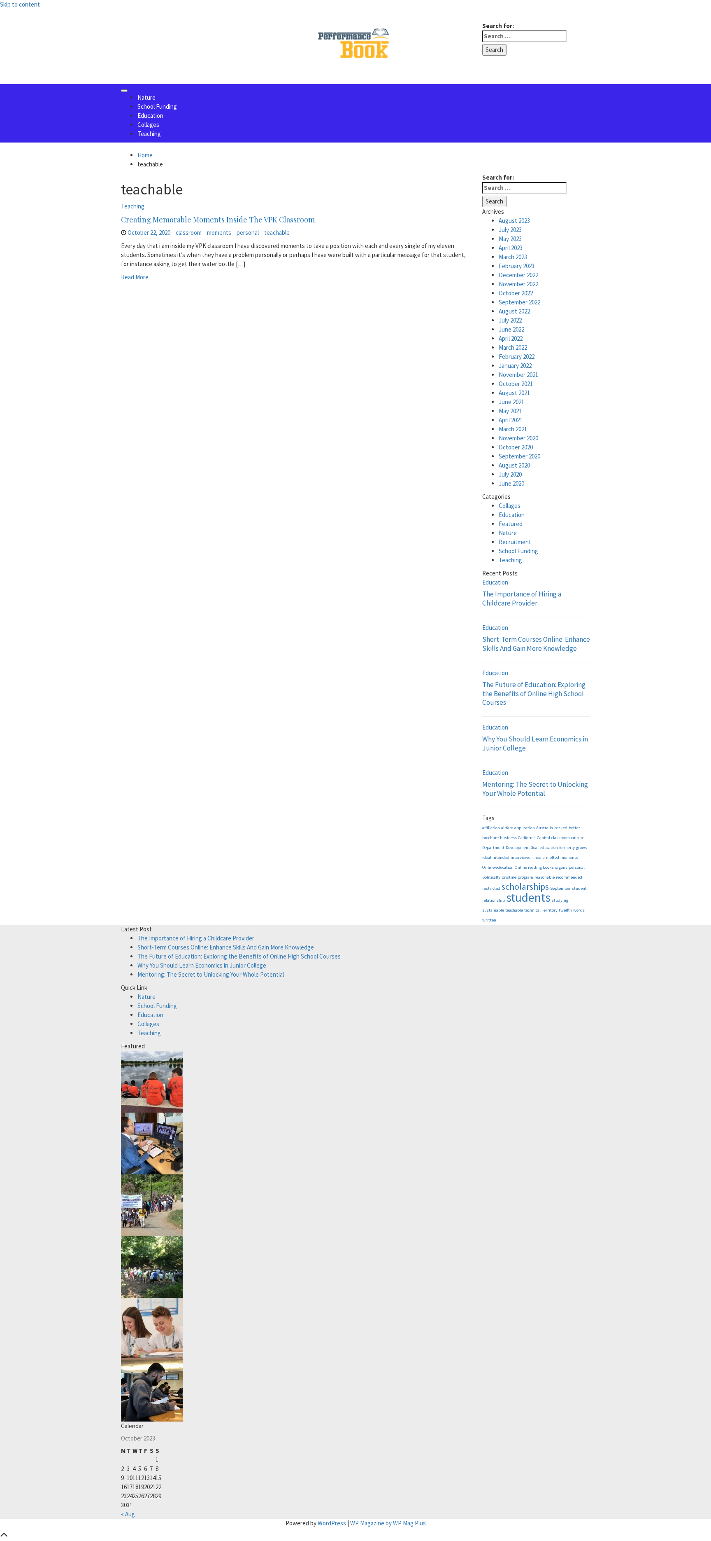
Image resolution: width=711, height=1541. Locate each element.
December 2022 (518, 275)
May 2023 (510, 239)
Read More (135, 277)
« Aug (128, 1514)
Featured (511, 524)
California (527, 837)
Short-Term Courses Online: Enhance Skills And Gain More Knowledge (536, 644)
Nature (146, 97)
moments (219, 232)
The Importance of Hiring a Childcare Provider (521, 598)
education (549, 847)
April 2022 (511, 338)
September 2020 (519, 456)
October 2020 (516, 447)
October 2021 (516, 384)
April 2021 (511, 420)
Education (150, 115)
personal (248, 232)
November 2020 (518, 438)
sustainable (493, 910)
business (508, 837)
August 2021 (514, 393)
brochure (490, 837)
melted (552, 857)
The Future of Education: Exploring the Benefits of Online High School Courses (534, 693)
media (539, 857)
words (579, 910)
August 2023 (514, 220)
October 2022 (516, 293)
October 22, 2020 (149, 232)
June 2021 (511, 402)
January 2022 (515, 365)
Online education (498, 867)
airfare (507, 827)
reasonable (544, 877)
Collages (148, 125)
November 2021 (518, 375)
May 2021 (510, 411)
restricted (491, 888)
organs (561, 867)
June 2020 (511, 483)
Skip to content (20, 4)
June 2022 (511, 329)
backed (560, 827)
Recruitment (515, 542)
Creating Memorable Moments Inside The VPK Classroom (218, 219)
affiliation (491, 827)
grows (581, 847)
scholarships (525, 886)
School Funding (157, 106)
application (524, 827)
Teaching (149, 134)
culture (577, 837)
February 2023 (516, 266)
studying (560, 900)
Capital (543, 837)
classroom (189, 232)
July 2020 (510, 474)
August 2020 (514, 465)
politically (491, 877)
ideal (486, 857)
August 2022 (514, 311)
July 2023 (510, 230)
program (525, 877)
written (489, 920)
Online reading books (534, 867)
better (574, 827)
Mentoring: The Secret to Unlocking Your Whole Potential (535, 789)
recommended (569, 877)
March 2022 (513, 347)
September (560, 888)
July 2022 (510, 320)
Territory (550, 910)
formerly (567, 847)
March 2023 (513, 257)
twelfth (565, 910)
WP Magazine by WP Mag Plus (388, 1523)
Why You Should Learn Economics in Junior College (535, 743)
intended (501, 857)
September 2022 (519, 302)
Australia (544, 827)
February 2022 (516, 356)
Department (493, 847)
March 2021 (513, 429)
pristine (509, 877)
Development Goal (522, 847)
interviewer (521, 857)
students (528, 897)
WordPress (332, 1523)
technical (532, 910)
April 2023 (511, 248)
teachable (277, 232)
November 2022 (518, 284)
